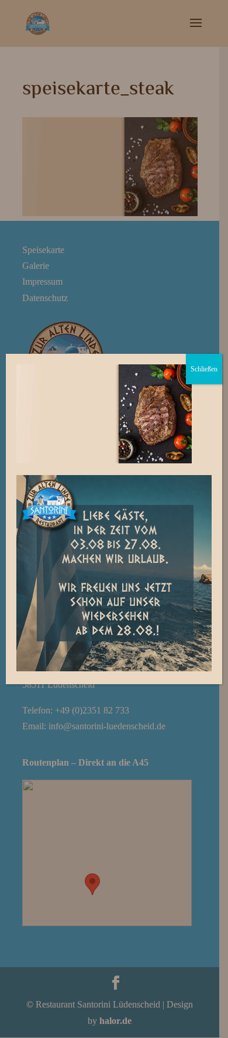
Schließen (204, 369)
